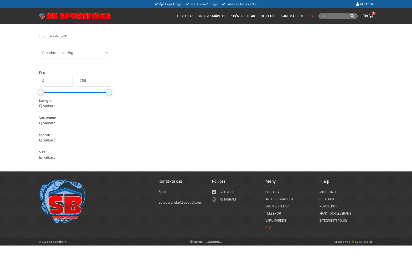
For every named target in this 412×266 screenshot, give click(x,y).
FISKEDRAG (185, 16)
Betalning (327, 198)
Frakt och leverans (335, 213)
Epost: (164, 191)
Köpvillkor (328, 206)
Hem (43, 36)
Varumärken (292, 16)
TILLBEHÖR (268, 16)
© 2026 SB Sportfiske (53, 242)
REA (311, 16)
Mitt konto (328, 191)
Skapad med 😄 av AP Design (354, 242)
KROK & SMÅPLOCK (212, 16)
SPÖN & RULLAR (243, 16)
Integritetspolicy (333, 220)
